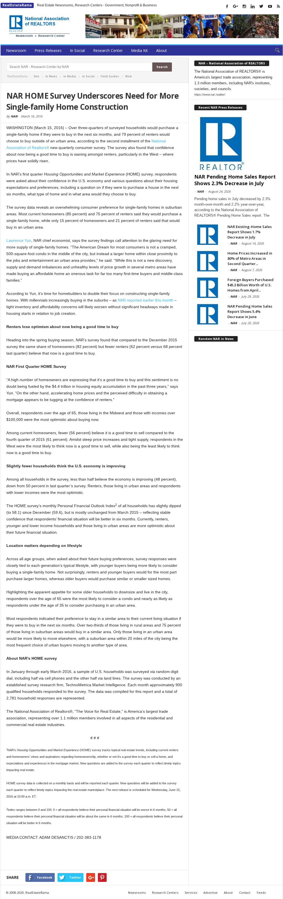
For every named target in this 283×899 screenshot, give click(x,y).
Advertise (210, 892)
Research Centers (165, 892)
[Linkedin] (253, 6)
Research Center (108, 50)
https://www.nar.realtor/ (209, 94)
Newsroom (16, 50)
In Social (77, 50)
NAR (14, 116)
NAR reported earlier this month (145, 300)
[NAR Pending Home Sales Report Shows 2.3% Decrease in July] (235, 143)
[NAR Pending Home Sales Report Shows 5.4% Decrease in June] (208, 314)
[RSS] (278, 6)
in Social (88, 76)
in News (51, 76)
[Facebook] (227, 6)
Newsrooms (137, 892)
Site (36, 76)
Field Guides (110, 76)
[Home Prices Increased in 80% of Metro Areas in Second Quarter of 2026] (208, 261)
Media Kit (139, 50)
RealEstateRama (17, 5)
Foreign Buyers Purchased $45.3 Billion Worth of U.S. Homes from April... (250, 285)
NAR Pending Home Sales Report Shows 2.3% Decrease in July (235, 180)
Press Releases (48, 50)
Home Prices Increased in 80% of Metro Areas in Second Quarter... (249, 258)
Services (191, 892)
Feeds (261, 892)
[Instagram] (244, 6)
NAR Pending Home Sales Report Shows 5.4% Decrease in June (249, 311)
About (161, 50)
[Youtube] (270, 6)
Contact (244, 892)
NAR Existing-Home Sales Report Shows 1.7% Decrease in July (249, 232)
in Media (69, 76)
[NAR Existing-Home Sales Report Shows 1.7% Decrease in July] (208, 234)
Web (128, 76)
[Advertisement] (94, 855)
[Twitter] (261, 6)
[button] (274, 50)
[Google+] (235, 6)
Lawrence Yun (18, 240)
